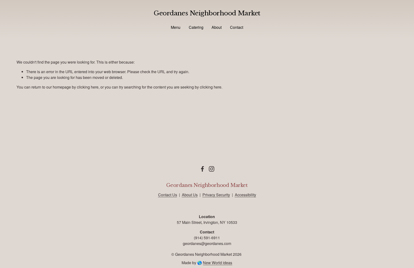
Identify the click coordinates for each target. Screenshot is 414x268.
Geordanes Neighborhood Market (207, 13)
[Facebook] (202, 169)
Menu (175, 27)
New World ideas (217, 262)
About (217, 27)
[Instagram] (211, 169)
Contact (236, 27)
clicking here (87, 87)
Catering (196, 27)
